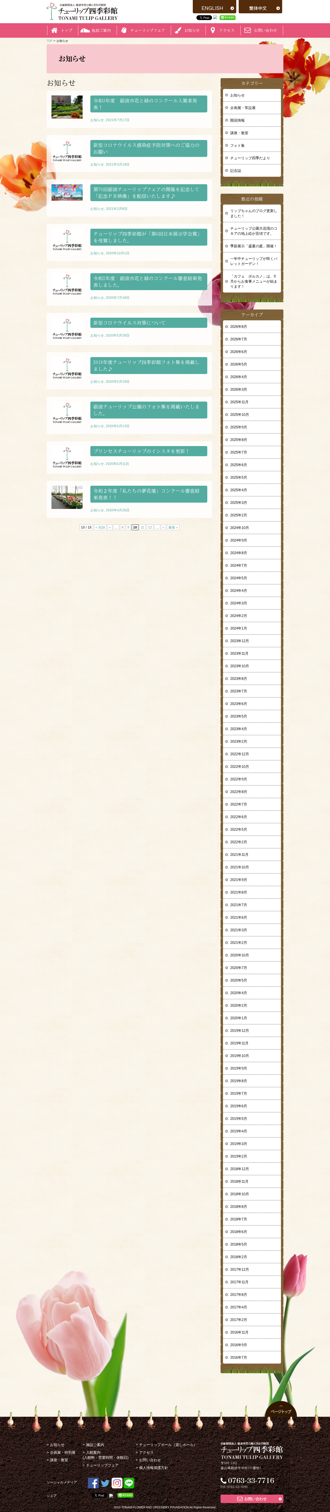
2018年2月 (238, 1257)
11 (142, 527)
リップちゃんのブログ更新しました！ (253, 213)
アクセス (146, 1452)
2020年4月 (238, 993)
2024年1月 (238, 628)
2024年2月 (238, 616)
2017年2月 (238, 1320)
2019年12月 (239, 1030)
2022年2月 (238, 842)
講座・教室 (239, 133)
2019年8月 (238, 1081)
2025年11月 (239, 402)
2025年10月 (239, 414)
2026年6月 (238, 352)
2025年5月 (238, 477)
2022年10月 (239, 766)
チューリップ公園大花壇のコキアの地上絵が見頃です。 (253, 230)
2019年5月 (238, 1118)
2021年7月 (238, 905)
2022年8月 (238, 792)
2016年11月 (239, 1332)
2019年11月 (239, 1043)
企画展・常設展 (243, 108)
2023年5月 (238, 716)
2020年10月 (239, 955)
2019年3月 (238, 1144)
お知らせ (237, 95)
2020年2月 (238, 1005)
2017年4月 (238, 1307)
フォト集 (237, 145)
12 (150, 527)
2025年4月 (238, 490)
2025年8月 (238, 440)
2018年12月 (239, 1169)
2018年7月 (238, 1219)
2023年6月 (238, 704)
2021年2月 (238, 942)
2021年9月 (238, 880)
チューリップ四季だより (250, 158)
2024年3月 (238, 603)
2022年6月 (238, 817)
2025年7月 (238, 452)
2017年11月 (239, 1282)
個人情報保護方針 (153, 1468)
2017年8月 (238, 1294)
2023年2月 (238, 741)
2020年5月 (238, 980)
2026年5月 (238, 364)
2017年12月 (239, 1269)
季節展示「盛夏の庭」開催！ (253, 246)
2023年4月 (238, 729)
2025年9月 (238, 427)
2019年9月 (238, 1068)
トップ (66, 30)
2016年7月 (238, 1357)
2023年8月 (238, 678)
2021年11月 (239, 854)
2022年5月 (238, 829)
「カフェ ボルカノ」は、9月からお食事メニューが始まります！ (253, 281)
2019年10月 (239, 1056)
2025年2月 (238, 515)
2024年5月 (238, 578)
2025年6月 (238, 465)
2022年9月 (238, 779)
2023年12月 (239, 641)
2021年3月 (238, 930)
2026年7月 (238, 339)
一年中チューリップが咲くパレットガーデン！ (253, 261)
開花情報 (237, 120)
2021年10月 (239, 867)
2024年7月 (238, 565)
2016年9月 (238, 1345)
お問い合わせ (265, 30)
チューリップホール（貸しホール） (168, 1445)
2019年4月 (238, 1131)
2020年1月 (238, 1018)
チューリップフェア (147, 30)
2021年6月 (238, 917)
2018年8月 (238, 1206)
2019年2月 (238, 1156)
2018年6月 (238, 1232)
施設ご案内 (95, 1445)
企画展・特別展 (62, 1452)
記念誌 (235, 171)
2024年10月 (239, 528)
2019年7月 (238, 1093)
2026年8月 (238, 326)
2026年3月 (238, 389)
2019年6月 (238, 1106)
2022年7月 (238, 804)
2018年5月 (238, 1244)
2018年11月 (239, 1181)
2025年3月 (238, 502)
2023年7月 (238, 691)
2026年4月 (238, 377)
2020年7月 (238, 968)
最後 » (173, 527)
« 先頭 (100, 527)
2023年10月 (239, 666)
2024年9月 (238, 540)
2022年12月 (239, 754)
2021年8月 (238, 892)
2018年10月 (239, 1194)
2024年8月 (238, 553)
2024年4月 (238, 590)
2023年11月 (239, 653)
